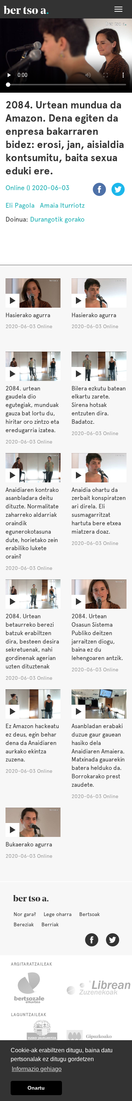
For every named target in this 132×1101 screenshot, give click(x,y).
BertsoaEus (36, 9)
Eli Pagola (20, 205)
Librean (99, 988)
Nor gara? (25, 914)
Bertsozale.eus (34, 988)
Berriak (50, 924)
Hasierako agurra (28, 315)
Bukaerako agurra (29, 844)
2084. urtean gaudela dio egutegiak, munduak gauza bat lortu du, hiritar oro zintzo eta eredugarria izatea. (32, 409)
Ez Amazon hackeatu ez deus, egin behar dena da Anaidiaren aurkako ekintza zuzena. (32, 743)
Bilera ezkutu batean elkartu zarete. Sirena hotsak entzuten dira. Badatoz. (99, 405)
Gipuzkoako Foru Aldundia (96, 1038)
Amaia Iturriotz (62, 205)
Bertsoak (89, 914)
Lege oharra (58, 914)
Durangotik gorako (57, 219)
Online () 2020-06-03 (37, 188)
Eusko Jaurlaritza (41, 1038)
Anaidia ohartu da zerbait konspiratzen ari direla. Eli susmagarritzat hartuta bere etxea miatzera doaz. (99, 510)
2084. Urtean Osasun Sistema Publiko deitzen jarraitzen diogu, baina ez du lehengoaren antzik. (97, 637)
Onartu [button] (36, 1088)
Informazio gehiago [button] (37, 1069)
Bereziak (24, 924)
